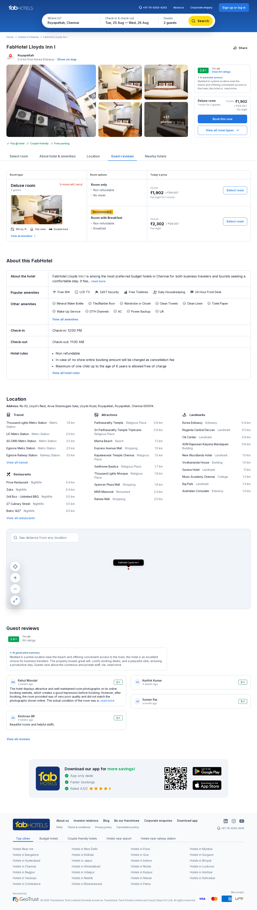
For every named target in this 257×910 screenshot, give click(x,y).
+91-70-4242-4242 (155, 7)
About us (178, 7)
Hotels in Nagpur (24, 872)
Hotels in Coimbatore (27, 884)
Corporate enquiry (201, 7)
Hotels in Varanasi (24, 878)
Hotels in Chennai (28, 37)
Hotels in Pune (140, 849)
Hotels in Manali (141, 878)
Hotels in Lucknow (202, 866)
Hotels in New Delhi (85, 849)
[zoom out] (15, 589)
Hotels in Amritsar (201, 872)
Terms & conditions (78, 827)
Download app (187, 820)
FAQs (59, 827)
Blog (106, 820)
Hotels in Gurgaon (202, 854)
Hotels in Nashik (82, 878)
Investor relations (86, 820)
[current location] (15, 566)
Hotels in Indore (141, 860)
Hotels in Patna (141, 884)
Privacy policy (103, 827)
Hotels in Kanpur (142, 872)
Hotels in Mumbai (201, 849)
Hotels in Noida (141, 866)
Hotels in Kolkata (83, 854)
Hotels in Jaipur (82, 860)
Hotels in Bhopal (200, 860)
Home (10, 37)
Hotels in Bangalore (26, 854)
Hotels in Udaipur (83, 872)
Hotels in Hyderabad (26, 860)
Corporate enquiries (158, 820)
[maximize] (15, 600)
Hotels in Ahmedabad (86, 866)
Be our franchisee (126, 820)
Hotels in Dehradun (202, 878)
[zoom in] (15, 578)
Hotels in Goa (140, 854)
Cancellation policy (127, 827)
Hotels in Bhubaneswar (87, 884)
